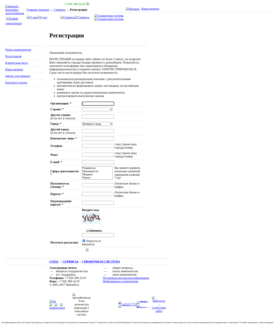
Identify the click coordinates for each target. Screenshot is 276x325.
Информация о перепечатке (120, 281)
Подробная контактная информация (126, 278)
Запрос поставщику (18, 76)
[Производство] (97, 171)
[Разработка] (97, 168)
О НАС (54, 261)
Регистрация (13, 56)
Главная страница (38, 9)
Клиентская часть (16, 62)
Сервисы (59, 9)
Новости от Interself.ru (91, 242)
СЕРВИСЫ (70, 261)
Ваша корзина (150, 8)
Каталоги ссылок (16, 82)
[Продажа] (97, 174)
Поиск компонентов (18, 49)
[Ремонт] (97, 177)
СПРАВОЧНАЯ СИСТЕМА (101, 261)
